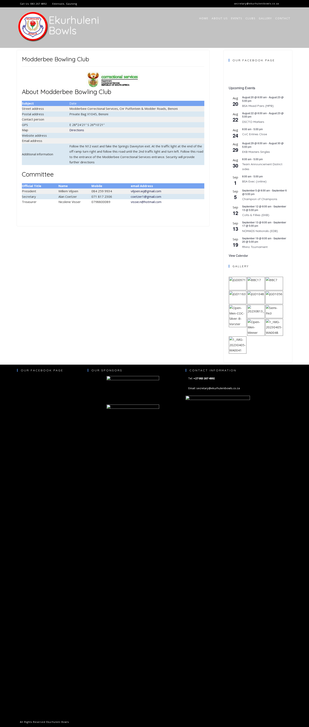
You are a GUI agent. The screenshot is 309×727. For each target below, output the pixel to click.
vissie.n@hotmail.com (146, 202)
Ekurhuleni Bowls (74, 25)
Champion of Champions (259, 199)
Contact (282, 18)
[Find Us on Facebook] (289, 3)
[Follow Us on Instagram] (284, 3)
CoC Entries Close (254, 134)
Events (236, 18)
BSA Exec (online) (254, 181)
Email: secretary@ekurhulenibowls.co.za (214, 388)
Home (203, 18)
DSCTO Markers (253, 122)
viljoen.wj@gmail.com (146, 191)
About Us (220, 18)
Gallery (265, 18)
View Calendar (238, 255)
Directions (76, 130)
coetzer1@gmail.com (146, 196)
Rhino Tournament (255, 247)
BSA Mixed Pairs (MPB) (258, 106)
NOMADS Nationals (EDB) (260, 231)
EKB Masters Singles (256, 152)
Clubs (250, 18)
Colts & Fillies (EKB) (255, 215)
